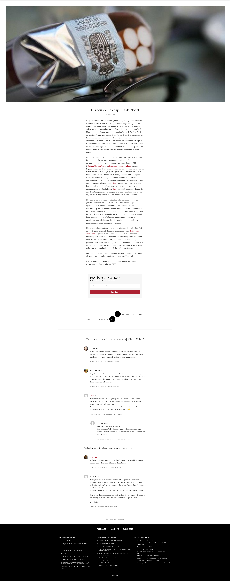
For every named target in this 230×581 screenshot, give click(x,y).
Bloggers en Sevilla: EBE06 (145, 547)
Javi (92, 396)
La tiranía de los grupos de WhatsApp (148, 555)
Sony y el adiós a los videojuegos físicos (73, 559)
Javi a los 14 (65, 553)
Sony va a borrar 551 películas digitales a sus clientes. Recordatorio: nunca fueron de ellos (75, 562)
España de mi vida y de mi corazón (71, 550)
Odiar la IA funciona (67, 540)
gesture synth (103, 553)
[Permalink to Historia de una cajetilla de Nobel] (115, 54)
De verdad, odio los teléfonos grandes (148, 560)
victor (93, 457)
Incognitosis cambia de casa (145, 540)
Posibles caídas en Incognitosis (146, 549)
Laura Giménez (103, 546)
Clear (114, 189)
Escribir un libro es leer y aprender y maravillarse (152, 558)
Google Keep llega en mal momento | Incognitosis (112, 448)
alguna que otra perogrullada (119, 166)
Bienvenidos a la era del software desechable (74, 556)
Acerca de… (102, 529)
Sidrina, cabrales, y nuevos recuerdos (72, 547)
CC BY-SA (115, 576)
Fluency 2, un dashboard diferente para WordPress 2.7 (153, 563)
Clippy (114, 183)
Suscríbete (115, 292)
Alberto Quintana (104, 540)
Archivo (115, 529)
